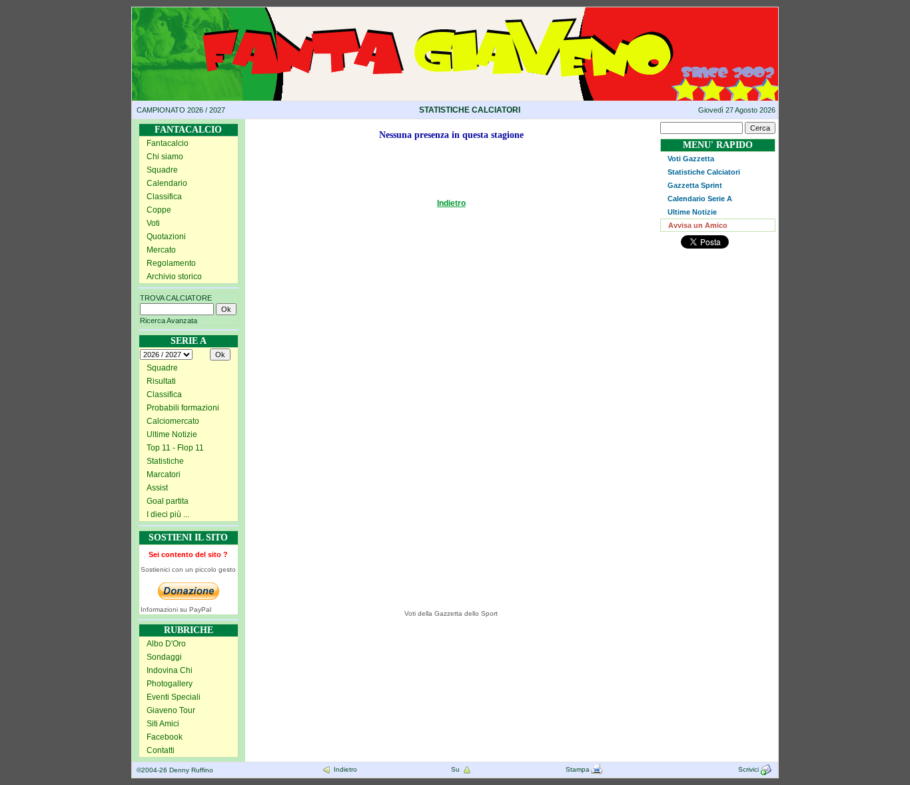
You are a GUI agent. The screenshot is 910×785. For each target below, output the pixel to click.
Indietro (451, 203)
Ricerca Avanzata (168, 321)
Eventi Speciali (174, 697)
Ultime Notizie (172, 434)
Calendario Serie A (700, 199)
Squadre (162, 170)
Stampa (579, 769)
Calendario (167, 183)
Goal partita (168, 501)
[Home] (455, 12)
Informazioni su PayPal (176, 609)
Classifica (164, 196)
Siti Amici (163, 723)
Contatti (161, 750)
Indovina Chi (170, 670)
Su (456, 769)
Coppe (159, 210)
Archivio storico (174, 276)
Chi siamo (165, 156)
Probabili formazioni (183, 407)
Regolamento (171, 263)
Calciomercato (173, 421)
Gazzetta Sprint (695, 185)
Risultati (161, 381)
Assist (157, 487)
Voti (153, 223)
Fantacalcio (168, 143)
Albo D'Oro (166, 643)
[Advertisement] (310, 398)
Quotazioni (166, 236)
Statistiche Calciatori (704, 172)
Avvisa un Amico (697, 225)
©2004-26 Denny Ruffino (175, 770)
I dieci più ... (168, 514)
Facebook (165, 737)
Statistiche (165, 461)
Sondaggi (164, 657)
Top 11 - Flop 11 (175, 447)
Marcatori (164, 474)
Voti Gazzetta (691, 159)
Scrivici (749, 769)
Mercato (161, 250)
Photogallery (170, 683)
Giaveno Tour (171, 710)
